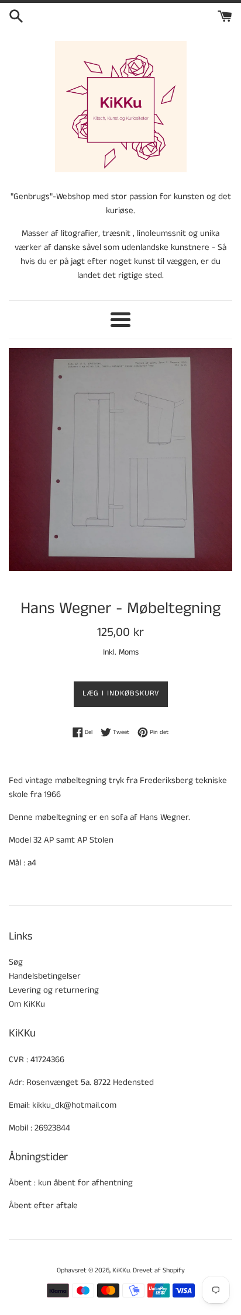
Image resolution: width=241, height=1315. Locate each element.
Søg (16, 962)
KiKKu (121, 1270)
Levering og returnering (54, 990)
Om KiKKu (27, 1004)
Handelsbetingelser (45, 976)
